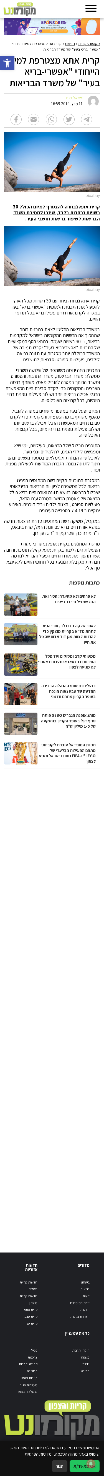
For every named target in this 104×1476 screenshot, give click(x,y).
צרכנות (32, 1357)
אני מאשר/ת (84, 1466)
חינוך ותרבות (81, 1350)
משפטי (85, 1357)
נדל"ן (86, 1364)
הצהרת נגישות (80, 1316)
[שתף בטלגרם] (86, 119)
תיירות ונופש (29, 1378)
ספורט (85, 1371)
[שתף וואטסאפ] (51, 119)
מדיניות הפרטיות (38, 1454)
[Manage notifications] (91, 1463)
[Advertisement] (51, 1005)
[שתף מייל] (33, 119)
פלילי (34, 1350)
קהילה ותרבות (28, 1364)
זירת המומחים (80, 1302)
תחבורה (32, 1371)
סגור (60, 1466)
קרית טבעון (30, 1316)
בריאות (85, 1289)
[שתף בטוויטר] (69, 119)
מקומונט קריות (89, 43)
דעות (86, 1296)
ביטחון (85, 1282)
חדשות (70, 43)
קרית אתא (30, 1309)
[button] (7, 63)
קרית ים (32, 1323)
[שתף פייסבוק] (16, 119)
